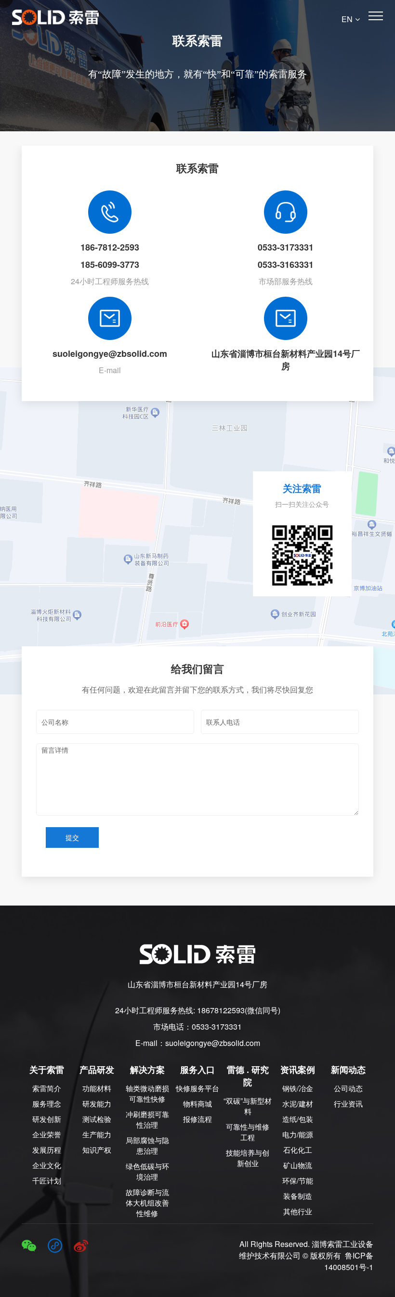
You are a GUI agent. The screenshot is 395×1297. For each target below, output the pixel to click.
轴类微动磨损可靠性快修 (147, 1093)
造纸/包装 (297, 1119)
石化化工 (297, 1150)
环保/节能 (297, 1180)
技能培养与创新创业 (247, 1157)
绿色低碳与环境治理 (147, 1171)
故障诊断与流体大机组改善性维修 (147, 1202)
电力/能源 (297, 1134)
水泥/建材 (297, 1103)
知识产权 (96, 1150)
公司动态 (348, 1088)
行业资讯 (348, 1103)
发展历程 (46, 1150)
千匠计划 (46, 1180)
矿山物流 (297, 1165)
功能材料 (96, 1088)
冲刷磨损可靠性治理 (147, 1119)
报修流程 (197, 1119)
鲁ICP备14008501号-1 (348, 1261)
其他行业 (297, 1211)
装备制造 (297, 1196)
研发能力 (96, 1103)
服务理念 (46, 1103)
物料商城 (197, 1103)
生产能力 (96, 1134)
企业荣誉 (46, 1134)
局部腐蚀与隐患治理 (147, 1145)
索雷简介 (46, 1088)
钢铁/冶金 (297, 1088)
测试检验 (96, 1119)
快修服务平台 (197, 1088)
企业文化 (46, 1165)
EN (347, 19)
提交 (72, 837)
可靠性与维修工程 (247, 1131)
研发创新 (46, 1119)
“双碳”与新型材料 (248, 1106)
